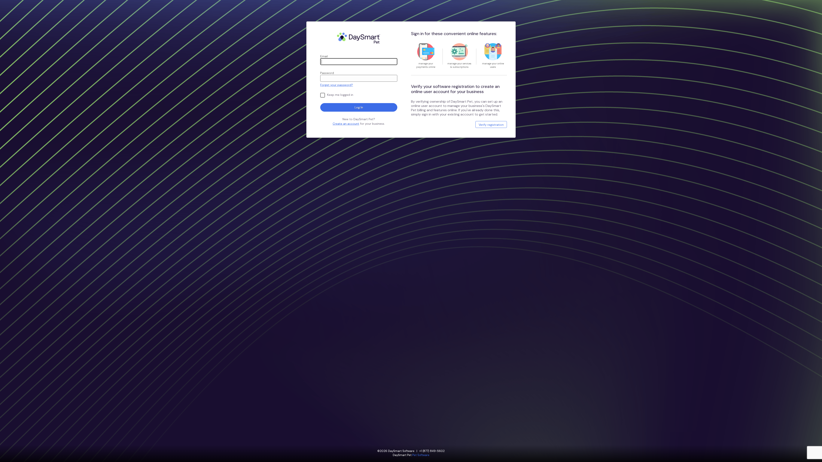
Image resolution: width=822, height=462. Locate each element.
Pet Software (420, 455)
